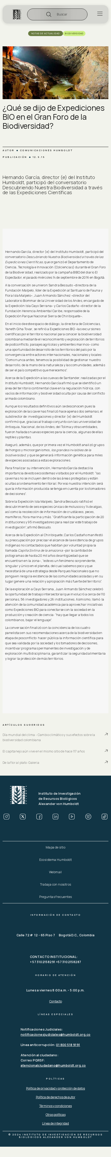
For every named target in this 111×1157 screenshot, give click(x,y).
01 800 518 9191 (68, 1045)
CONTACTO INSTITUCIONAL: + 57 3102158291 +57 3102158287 (55, 959)
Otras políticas (56, 1114)
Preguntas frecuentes (55, 897)
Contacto (55, 1001)
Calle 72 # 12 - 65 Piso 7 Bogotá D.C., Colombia (55, 935)
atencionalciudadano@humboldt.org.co (53, 1065)
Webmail (55, 872)
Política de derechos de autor (55, 1097)
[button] (57, 14)
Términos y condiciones (55, 1106)
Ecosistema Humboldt (55, 860)
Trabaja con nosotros (55, 884)
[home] (16, 14)
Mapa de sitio (55, 847)
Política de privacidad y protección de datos (55, 1088)
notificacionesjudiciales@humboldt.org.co (56, 1034)
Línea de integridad (55, 1123)
